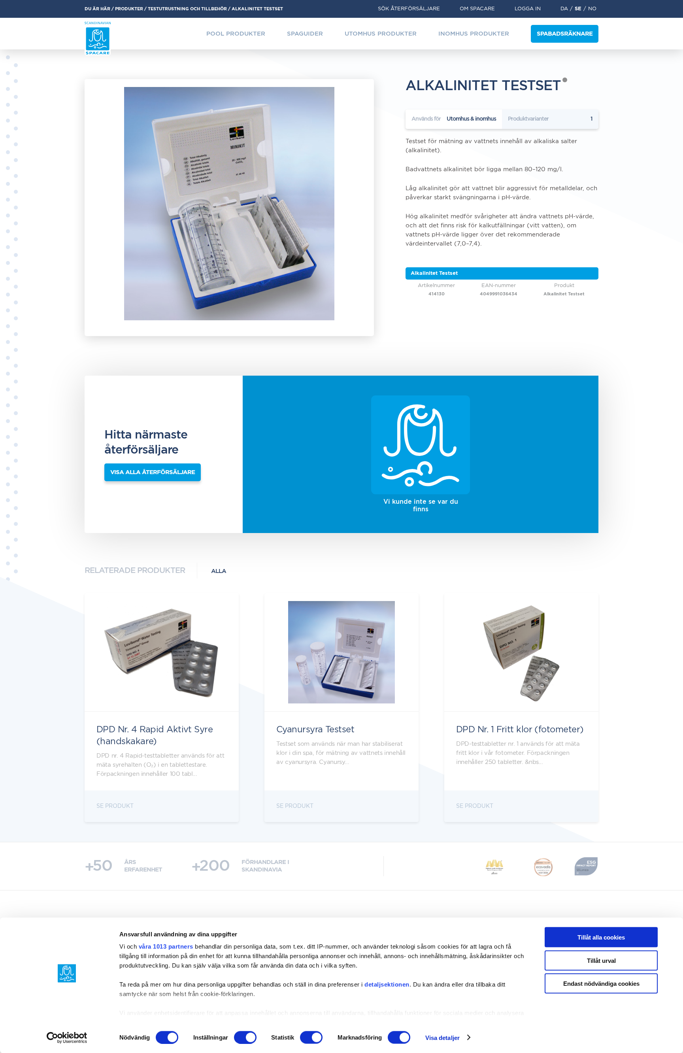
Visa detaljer (442, 1037)
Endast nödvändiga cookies (601, 983)
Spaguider (305, 34)
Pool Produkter (235, 34)
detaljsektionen (386, 984)
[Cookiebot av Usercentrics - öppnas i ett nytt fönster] (67, 1038)
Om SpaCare (477, 8)
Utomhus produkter (381, 34)
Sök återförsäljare (409, 8)
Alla (218, 571)
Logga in (528, 8)
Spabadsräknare (564, 34)
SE (578, 8)
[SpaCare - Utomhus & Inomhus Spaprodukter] (98, 38)
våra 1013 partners (166, 946)
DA (564, 8)
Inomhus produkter (473, 34)
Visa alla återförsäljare (152, 472)
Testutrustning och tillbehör (187, 9)
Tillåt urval (601, 960)
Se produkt (115, 806)
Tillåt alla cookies (601, 937)
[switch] (245, 1037)
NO (592, 8)
